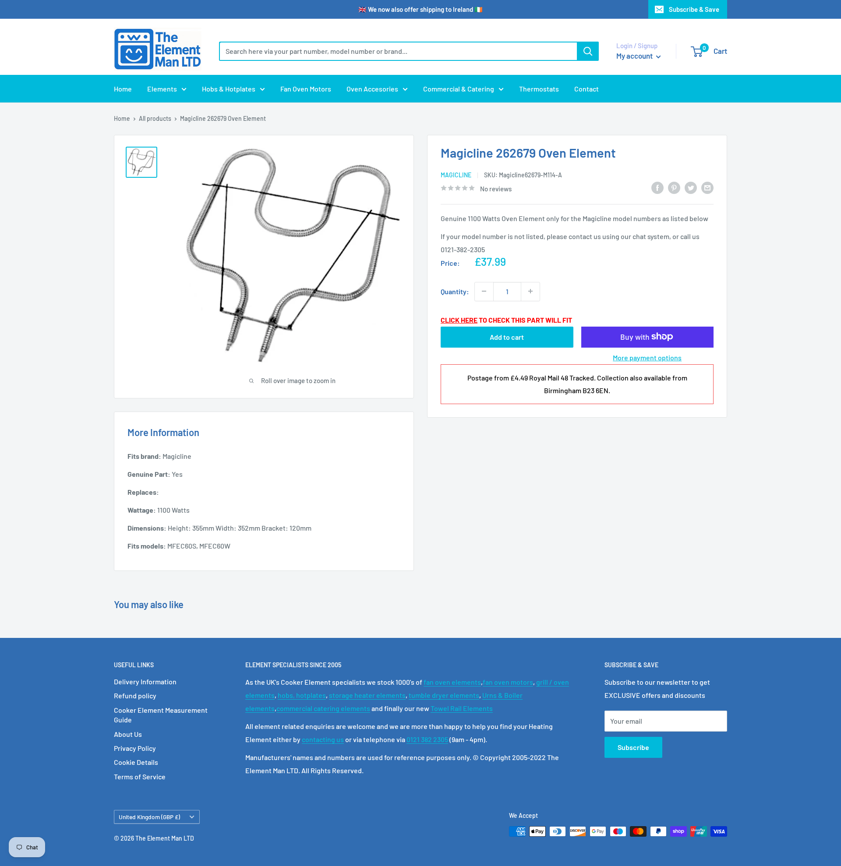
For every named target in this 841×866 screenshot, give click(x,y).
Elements (162, 88)
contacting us (323, 739)
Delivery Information (145, 681)
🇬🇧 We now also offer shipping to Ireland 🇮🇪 (420, 9)
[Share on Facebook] (657, 187)
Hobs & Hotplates (228, 88)
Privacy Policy (135, 748)
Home (123, 88)
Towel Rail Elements (462, 708)
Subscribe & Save (694, 9)
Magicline (456, 174)
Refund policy (135, 695)
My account (635, 55)
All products (155, 118)
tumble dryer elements (444, 695)
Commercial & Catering (458, 88)
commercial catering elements (323, 708)
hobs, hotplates (302, 695)
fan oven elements (452, 682)
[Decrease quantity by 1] (484, 291)
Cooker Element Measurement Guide (161, 715)
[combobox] (398, 51)
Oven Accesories (372, 88)
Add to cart (507, 336)
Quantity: (455, 291)
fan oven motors (508, 682)
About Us (128, 734)
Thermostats (539, 88)
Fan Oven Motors (305, 88)
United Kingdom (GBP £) (149, 816)
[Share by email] (707, 187)
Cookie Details (136, 762)
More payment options (647, 357)
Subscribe (633, 747)
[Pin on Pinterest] (674, 187)
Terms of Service (140, 776)
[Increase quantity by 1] (530, 291)
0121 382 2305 (427, 739)
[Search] (588, 51)
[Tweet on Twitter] (691, 187)
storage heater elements (367, 695)
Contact (586, 88)
